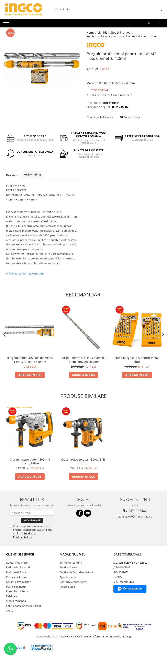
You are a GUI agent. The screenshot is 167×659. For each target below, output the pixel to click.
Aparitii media (68, 577)
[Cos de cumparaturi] (159, 23)
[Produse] (6, 24)
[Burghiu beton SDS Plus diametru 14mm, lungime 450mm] (30, 329)
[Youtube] (87, 513)
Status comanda (16, 601)
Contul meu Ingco (17, 562)
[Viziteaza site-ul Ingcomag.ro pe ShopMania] (41, 648)
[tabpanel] (41, 66)
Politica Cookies (69, 567)
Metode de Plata (16, 572)
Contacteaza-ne (132, 588)
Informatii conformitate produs (25, 273)
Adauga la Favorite (101, 117)
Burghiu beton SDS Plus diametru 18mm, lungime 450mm (83, 360)
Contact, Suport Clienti (73, 582)
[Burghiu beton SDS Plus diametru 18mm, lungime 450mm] (83, 329)
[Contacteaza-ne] (149, 23)
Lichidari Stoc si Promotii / (116, 32)
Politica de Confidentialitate (24, 535)
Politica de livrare (16, 577)
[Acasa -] (23, 9)
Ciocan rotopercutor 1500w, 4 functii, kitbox (30, 461)
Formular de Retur (17, 591)
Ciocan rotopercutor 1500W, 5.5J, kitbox (83, 461)
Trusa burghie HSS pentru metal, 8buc (136, 360)
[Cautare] (160, 9)
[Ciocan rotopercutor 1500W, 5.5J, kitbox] (83, 430)
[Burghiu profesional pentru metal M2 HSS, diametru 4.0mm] (41, 66)
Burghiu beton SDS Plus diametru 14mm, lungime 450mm (30, 360)
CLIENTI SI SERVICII (20, 554)
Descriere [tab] (12, 175)
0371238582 (137, 511)
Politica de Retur (16, 586)
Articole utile (67, 586)
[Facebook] (79, 513)
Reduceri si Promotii (18, 567)
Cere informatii (132, 117)
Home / (92, 32)
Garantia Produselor (18, 582)
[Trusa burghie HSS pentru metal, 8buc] (137, 329)
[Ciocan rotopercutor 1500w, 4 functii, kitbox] (30, 430)
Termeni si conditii (71, 562)
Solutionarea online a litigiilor (23, 606)
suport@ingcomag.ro (137, 516)
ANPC (9, 610)
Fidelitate (11, 596)
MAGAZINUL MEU (73, 554)
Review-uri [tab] (32, 174)
